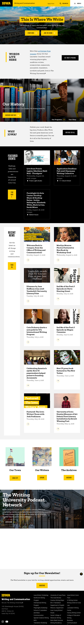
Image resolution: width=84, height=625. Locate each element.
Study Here (31, 33)
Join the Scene (48, 33)
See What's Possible (70, 58)
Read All (12, 266)
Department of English (57, 605)
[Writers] (42, 456)
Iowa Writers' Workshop (41, 595)
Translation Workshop (40, 623)
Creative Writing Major (57, 600)
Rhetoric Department (56, 608)
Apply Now (51, 3)
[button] (64, 3)
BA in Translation (55, 603)
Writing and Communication (24, 3)
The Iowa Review (55, 598)
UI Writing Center (72, 600)
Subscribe (42, 585)
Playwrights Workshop (40, 608)
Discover (69, 477)
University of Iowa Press (57, 595)
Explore (42, 477)
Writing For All (70, 132)
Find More (12, 194)
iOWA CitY (15, 478)
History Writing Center (74, 613)
